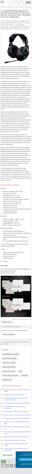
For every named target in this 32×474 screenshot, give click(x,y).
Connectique (24, 375)
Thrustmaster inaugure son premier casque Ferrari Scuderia (14, 444)
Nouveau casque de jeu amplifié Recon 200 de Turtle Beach (15, 422)
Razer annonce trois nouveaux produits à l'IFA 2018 (14, 436)
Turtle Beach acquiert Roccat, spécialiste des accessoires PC (13, 407)
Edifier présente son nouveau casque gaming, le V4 (14, 411)
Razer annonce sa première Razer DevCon (12, 394)
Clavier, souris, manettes (9, 362)
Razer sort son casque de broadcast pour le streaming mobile (15, 432)
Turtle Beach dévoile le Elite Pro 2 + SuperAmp (13, 440)
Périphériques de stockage (9, 358)
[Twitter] (7, 465)
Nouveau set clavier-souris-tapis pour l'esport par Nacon (16, 415)
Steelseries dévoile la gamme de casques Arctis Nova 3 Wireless (15, 390)
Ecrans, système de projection (10, 375)
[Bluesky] (2, 465)
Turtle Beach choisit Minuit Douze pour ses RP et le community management (14, 398)
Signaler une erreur (7, 322)
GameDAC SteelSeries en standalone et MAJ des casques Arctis (14, 449)
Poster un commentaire (9, 334)
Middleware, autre (7, 379)
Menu (28, 2)
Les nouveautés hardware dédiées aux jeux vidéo (15, 343)
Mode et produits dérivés (9, 367)
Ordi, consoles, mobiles (9, 371)
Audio (20, 371)
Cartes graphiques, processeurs (11, 354)
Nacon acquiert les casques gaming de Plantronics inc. (15, 403)
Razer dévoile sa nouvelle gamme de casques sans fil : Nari (15, 427)
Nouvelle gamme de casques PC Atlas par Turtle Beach (15, 418)
